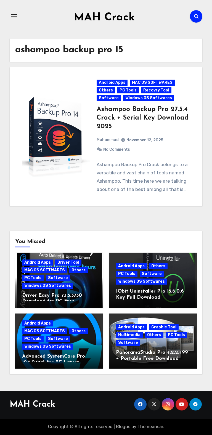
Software (109, 98)
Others (106, 90)
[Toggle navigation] (14, 16)
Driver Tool (68, 262)
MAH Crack (104, 17)
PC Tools (128, 90)
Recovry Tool (156, 90)
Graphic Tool (163, 327)
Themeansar (150, 426)
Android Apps (112, 82)
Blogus (123, 426)
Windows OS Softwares (148, 98)
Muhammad (108, 139)
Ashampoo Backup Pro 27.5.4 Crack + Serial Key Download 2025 (143, 118)
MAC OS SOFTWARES (152, 82)
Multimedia (129, 335)
